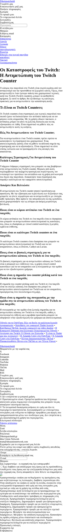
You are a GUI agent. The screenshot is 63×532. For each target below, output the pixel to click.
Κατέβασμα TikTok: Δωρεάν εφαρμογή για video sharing (26, 328)
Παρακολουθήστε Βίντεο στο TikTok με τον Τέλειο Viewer (28, 341)
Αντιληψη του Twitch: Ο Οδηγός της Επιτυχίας (22, 333)
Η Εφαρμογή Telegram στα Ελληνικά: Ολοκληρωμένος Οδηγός (28, 329)
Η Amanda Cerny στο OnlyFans (35, 336)
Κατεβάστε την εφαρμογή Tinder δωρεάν (34, 325)
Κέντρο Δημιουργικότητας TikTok (37, 338)
